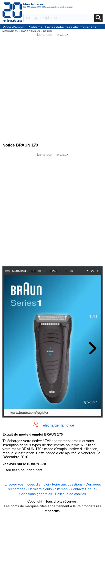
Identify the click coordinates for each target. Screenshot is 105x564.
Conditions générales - (37, 494)
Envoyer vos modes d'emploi (26, 484)
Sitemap (61, 489)
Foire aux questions (67, 484)
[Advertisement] (52, 209)
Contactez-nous (83, 489)
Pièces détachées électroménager (71, 27)
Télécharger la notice (57, 425)
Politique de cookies (70, 494)
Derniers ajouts (40, 489)
